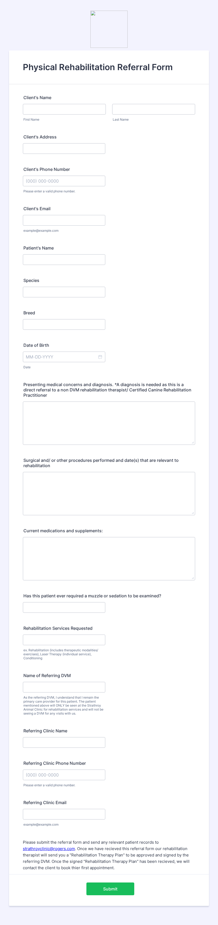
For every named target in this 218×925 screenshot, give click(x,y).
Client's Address (40, 137)
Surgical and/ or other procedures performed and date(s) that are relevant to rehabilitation (101, 463)
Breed (29, 312)
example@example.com (40, 231)
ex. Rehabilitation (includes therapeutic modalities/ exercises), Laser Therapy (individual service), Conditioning (60, 654)
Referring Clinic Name (45, 730)
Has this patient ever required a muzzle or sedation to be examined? (92, 595)
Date (27, 367)
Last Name (121, 119)
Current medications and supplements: (63, 530)
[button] (100, 357)
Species (31, 280)
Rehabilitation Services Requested (58, 628)
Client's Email (37, 208)
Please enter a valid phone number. (49, 191)
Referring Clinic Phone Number (54, 763)
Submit (110, 889)
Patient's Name (38, 248)
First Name (31, 119)
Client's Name (37, 97)
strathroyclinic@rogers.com (49, 848)
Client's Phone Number (46, 169)
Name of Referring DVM (47, 675)
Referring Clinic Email (44, 802)
